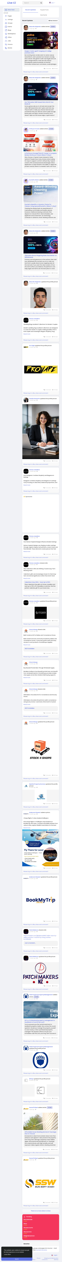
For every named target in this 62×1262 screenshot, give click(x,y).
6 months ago (32, 471)
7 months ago (32, 564)
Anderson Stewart (35, 812)
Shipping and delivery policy (51, 1258)
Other (51, 129)
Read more (27, 334)
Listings (10, 19)
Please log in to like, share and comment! (35, 72)
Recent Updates (30, 10)
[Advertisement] (41, 515)
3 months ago (32, 320)
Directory (56, 1259)
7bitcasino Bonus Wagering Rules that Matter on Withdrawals (41, 256)
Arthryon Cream (34, 129)
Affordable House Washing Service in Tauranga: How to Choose (40, 1133)
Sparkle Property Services (37, 784)
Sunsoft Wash (33, 1107)
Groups (10, 23)
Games (53, 26)
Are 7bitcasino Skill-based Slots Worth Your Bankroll (39, 103)
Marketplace (12, 34)
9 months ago (32, 999)
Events (10, 26)
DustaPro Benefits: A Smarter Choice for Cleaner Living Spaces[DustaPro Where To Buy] (40, 205)
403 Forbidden (29, 649)
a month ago (32, 79)
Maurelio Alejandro (35, 26)
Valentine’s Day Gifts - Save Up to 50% (37, 582)
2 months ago (32, 182)
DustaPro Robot (34, 180)
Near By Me (43, 15)
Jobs (9, 41)
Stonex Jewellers (34, 318)
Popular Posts (44, 10)
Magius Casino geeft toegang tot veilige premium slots (38, 52)
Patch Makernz (34, 930)
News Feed (11, 10)
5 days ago (31, 28)
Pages (10, 16)
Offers (10, 37)
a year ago (31, 1109)
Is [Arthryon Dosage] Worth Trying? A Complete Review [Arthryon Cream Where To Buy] (41, 154)
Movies (10, 48)
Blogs (9, 30)
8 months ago (32, 787)
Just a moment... (30, 943)
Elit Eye (31, 1079)
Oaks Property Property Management (41, 994)
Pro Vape (32, 345)
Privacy (38, 1258)
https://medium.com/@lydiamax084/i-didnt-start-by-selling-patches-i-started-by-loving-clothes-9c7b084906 (40, 937)
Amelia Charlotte (34, 398)
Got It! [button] (17, 1259)
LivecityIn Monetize (41, 1250)
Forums (10, 44)
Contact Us (44, 1259)
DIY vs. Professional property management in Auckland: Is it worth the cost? (40, 1021)
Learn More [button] (7, 1254)
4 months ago (32, 400)
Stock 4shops (33, 629)
